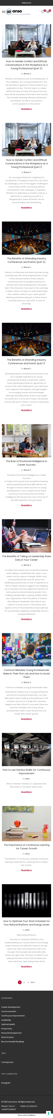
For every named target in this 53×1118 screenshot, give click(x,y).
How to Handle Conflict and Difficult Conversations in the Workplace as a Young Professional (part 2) (26, 65)
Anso (27, 778)
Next (33, 982)
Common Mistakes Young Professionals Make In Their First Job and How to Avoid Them (26, 673)
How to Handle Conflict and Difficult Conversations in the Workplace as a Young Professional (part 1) (26, 163)
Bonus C (27, 73)
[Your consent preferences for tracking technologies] (48, 1113)
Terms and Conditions (26, 1115)
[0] (42, 11)
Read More (26, 109)
